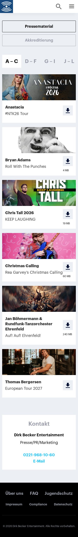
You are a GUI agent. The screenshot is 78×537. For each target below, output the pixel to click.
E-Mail (39, 461)
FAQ (34, 493)
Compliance (38, 504)
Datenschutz (63, 504)
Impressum (14, 504)
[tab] (11, 61)
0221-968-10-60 (39, 455)
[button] (71, 6)
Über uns (14, 493)
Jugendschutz (59, 493)
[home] (6, 6)
